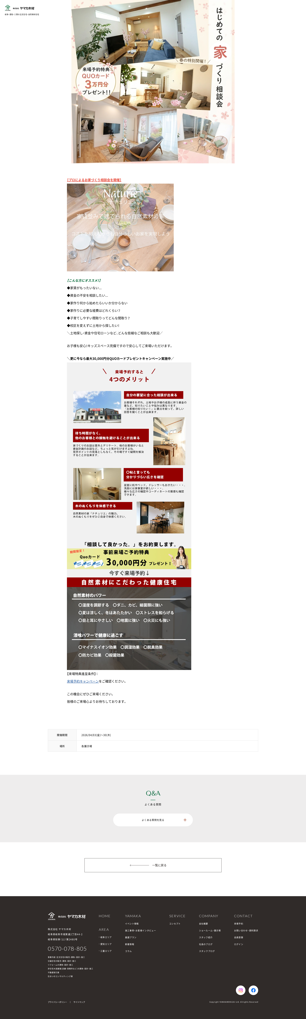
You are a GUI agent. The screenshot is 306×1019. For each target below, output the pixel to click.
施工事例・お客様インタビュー (140, 930)
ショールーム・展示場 (210, 930)
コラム (128, 951)
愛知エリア (106, 944)
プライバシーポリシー (57, 1002)
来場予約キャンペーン (83, 681)
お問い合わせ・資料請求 (246, 930)
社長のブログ (206, 944)
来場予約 (238, 923)
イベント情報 (132, 923)
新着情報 (129, 944)
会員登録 (238, 937)
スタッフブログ (207, 951)
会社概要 (203, 923)
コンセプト (175, 923)
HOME (105, 916)
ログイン (238, 944)
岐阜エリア (106, 937)
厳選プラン (131, 937)
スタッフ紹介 (206, 937)
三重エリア (106, 951)
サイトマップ (79, 1002)
